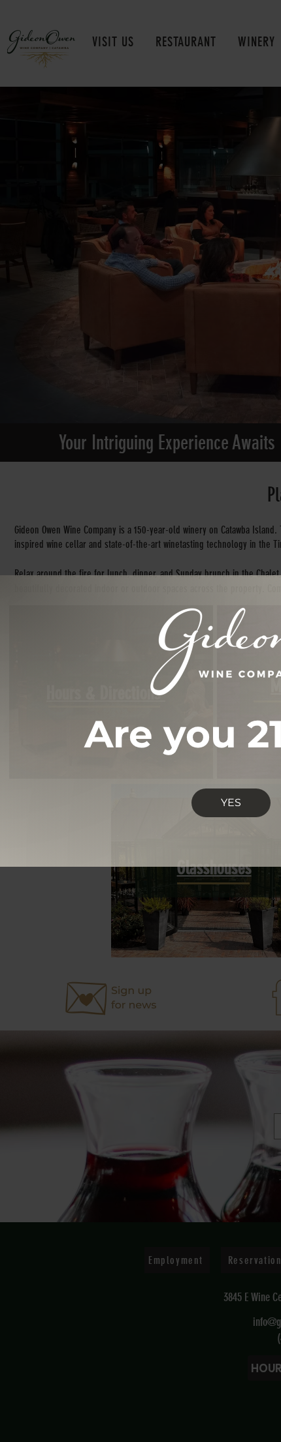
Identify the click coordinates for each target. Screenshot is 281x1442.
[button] (231, 803)
